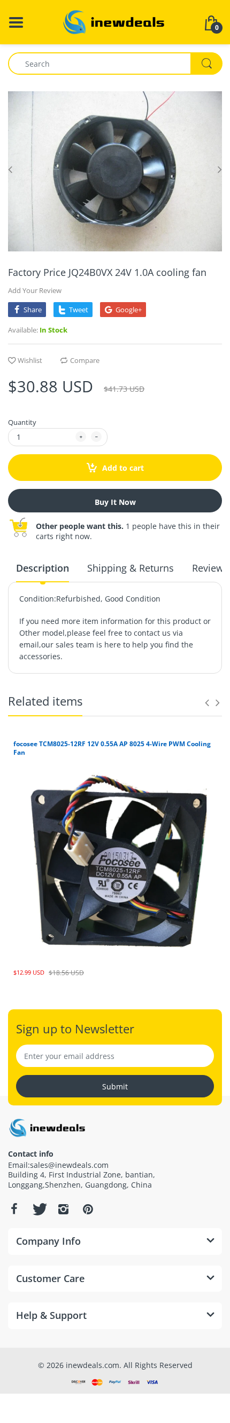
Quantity (22, 422)
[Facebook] (14, 1209)
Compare (84, 360)
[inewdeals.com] (115, 21)
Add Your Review (35, 290)
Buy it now (115, 502)
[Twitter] (38, 1209)
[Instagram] (63, 1209)
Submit (115, 1086)
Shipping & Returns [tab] (130, 568)
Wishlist (30, 360)
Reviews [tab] (210, 568)
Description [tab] (42, 568)
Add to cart (122, 468)
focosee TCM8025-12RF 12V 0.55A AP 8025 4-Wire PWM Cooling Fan (112, 748)
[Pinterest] (88, 1209)
